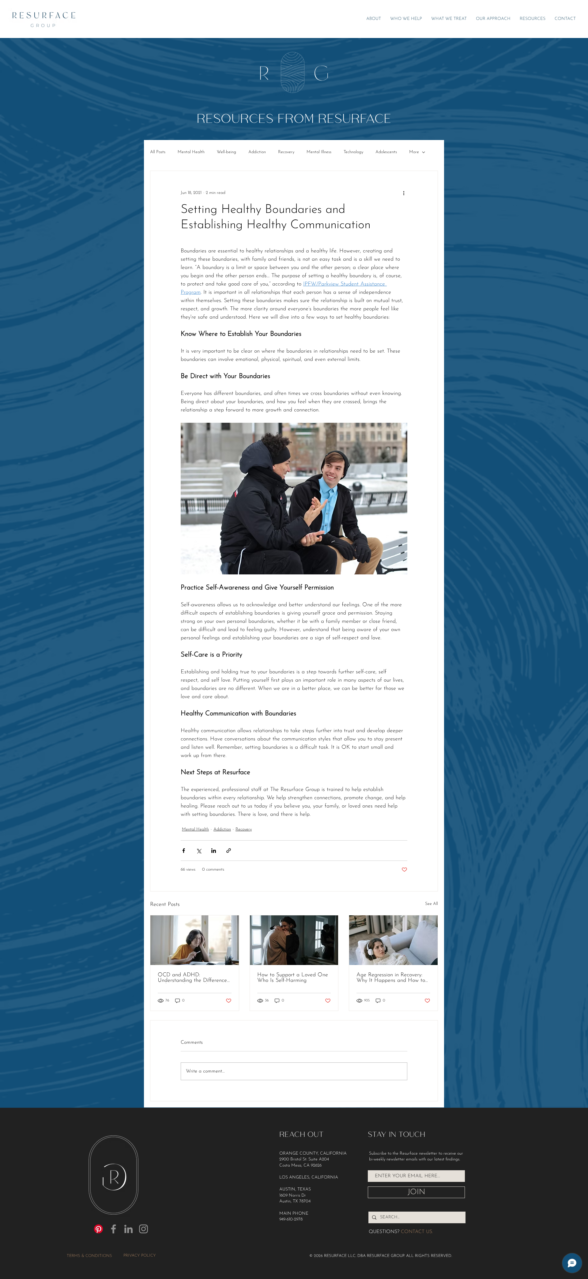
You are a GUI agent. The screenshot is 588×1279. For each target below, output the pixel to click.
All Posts (157, 152)
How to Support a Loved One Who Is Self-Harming (292, 977)
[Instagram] (143, 1229)
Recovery (286, 152)
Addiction (257, 152)
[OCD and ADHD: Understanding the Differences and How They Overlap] (194, 940)
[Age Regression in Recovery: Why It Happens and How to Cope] (393, 940)
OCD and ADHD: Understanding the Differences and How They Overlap (193, 977)
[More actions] (403, 193)
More (414, 152)
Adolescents (386, 152)
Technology (353, 152)
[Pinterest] (98, 1229)
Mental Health (191, 152)
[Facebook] (113, 1229)
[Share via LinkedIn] (214, 850)
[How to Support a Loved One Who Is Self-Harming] (294, 940)
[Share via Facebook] (184, 850)
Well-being (226, 152)
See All (431, 904)
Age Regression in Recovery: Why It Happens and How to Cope (390, 977)
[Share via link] (229, 850)
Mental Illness (319, 152)
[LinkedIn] (128, 1229)
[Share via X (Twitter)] (199, 850)
